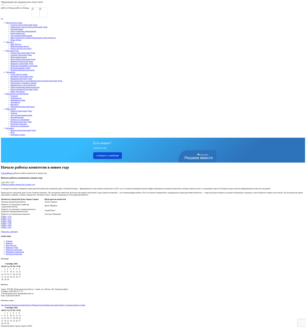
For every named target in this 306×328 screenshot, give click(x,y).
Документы (10, 72)
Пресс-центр (11, 109)
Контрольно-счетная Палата (17, 94)
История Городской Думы (21, 122)
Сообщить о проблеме (107, 155)
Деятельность (16, 98)
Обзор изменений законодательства (25, 87)
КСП (13, 132)
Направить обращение (15, 252)
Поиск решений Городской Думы (24, 89)
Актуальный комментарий (21, 36)
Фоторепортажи (17, 117)
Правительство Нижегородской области (48, 305)
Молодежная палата (19, 57)
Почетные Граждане (19, 124)
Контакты (15, 104)
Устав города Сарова (19, 74)
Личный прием (17, 29)
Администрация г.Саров (75, 305)
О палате (14, 96)
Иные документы (18, 92)
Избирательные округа (20, 46)
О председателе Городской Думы (24, 25)
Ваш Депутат (16, 44)
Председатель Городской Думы (23, 130)
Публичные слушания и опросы (24, 83)
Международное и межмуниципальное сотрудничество (33, 38)
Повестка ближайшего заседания (24, 66)
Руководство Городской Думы (23, 53)
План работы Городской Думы (23, 59)
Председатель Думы (14, 23)
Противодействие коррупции (23, 70)
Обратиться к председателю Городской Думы (29, 27)
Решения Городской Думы (21, 79)
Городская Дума (12, 51)
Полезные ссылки (18, 135)
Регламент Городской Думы (22, 76)
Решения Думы (12, 248)
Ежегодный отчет (18, 33)
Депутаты (10, 42)
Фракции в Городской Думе (22, 64)
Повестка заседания (14, 250)
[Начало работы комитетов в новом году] (18, 184)
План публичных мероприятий (23, 31)
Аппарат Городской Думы (21, 55)
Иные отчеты (16, 40)
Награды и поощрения (20, 126)
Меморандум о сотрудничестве (23, 85)
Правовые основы (18, 100)
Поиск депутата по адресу (21, 48)
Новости (10, 173)
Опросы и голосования (20, 120)
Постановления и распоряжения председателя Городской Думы (36, 81)
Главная (4, 173)
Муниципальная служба (20, 68)
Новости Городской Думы (21, 111)
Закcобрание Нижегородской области (16, 305)
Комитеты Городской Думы (22, 61)
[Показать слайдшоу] (9, 232)
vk (2, 19)
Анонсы (14, 113)
